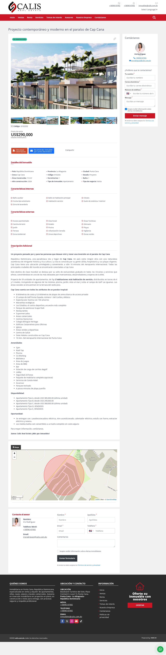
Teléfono (91, 525)
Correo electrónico (132, 82)
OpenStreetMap (111, 499)
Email (60, 525)
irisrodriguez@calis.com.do (35, 537)
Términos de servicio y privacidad (89, 565)
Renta (29, 17)
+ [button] (14, 453)
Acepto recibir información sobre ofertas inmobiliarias (80, 551)
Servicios (39, 17)
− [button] (14, 457)
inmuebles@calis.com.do (71, 616)
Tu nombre (129, 74)
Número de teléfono (133, 90)
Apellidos (92, 514)
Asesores (69, 17)
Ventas (21, 17)
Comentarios (62, 537)
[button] (115, 39)
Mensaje (128, 98)
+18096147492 (114, 5)
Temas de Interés (54, 17)
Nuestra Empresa (84, 17)
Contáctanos (100, 17)
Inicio (12, 17)
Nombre (61, 514)
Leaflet (97, 499)
